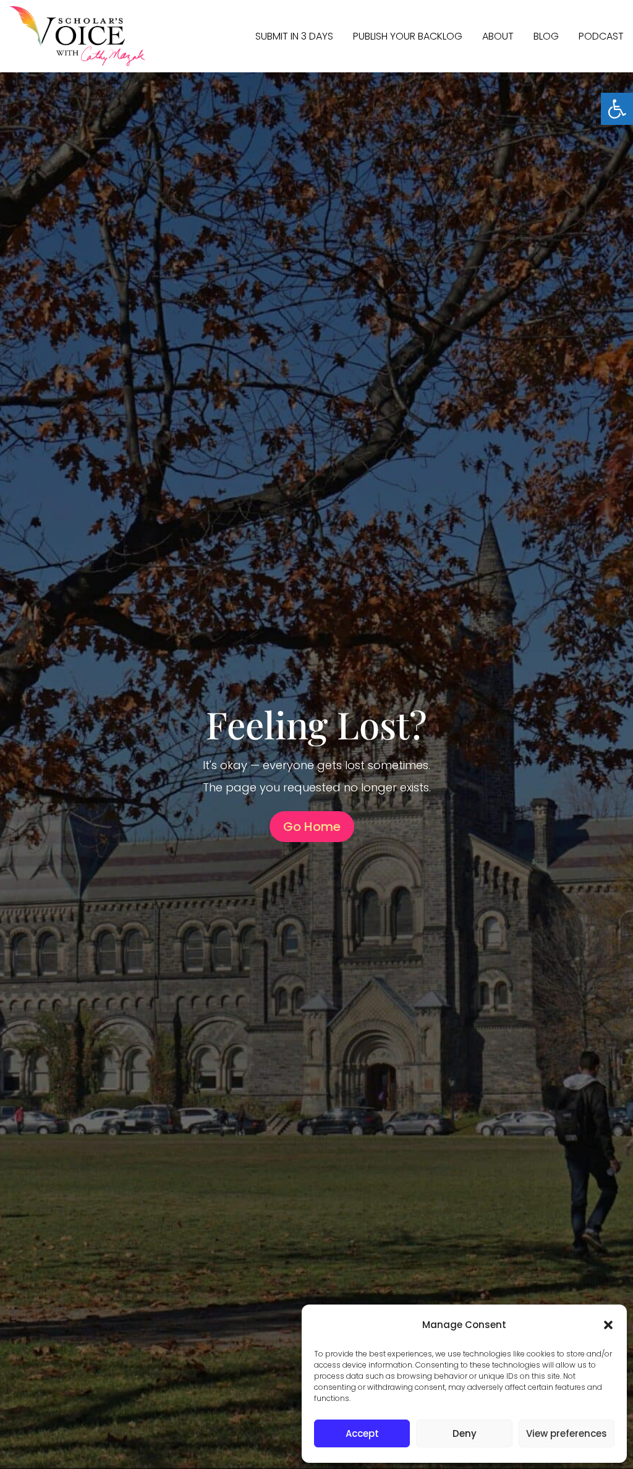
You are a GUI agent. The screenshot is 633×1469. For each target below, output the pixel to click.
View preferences (566, 1433)
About (498, 36)
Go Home (312, 826)
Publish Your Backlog (407, 36)
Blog (546, 36)
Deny (464, 1433)
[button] (617, 109)
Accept (362, 1433)
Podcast (601, 36)
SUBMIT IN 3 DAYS (294, 36)
